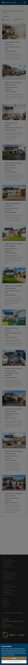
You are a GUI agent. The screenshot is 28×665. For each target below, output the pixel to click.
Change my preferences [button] (14, 661)
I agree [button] (14, 658)
